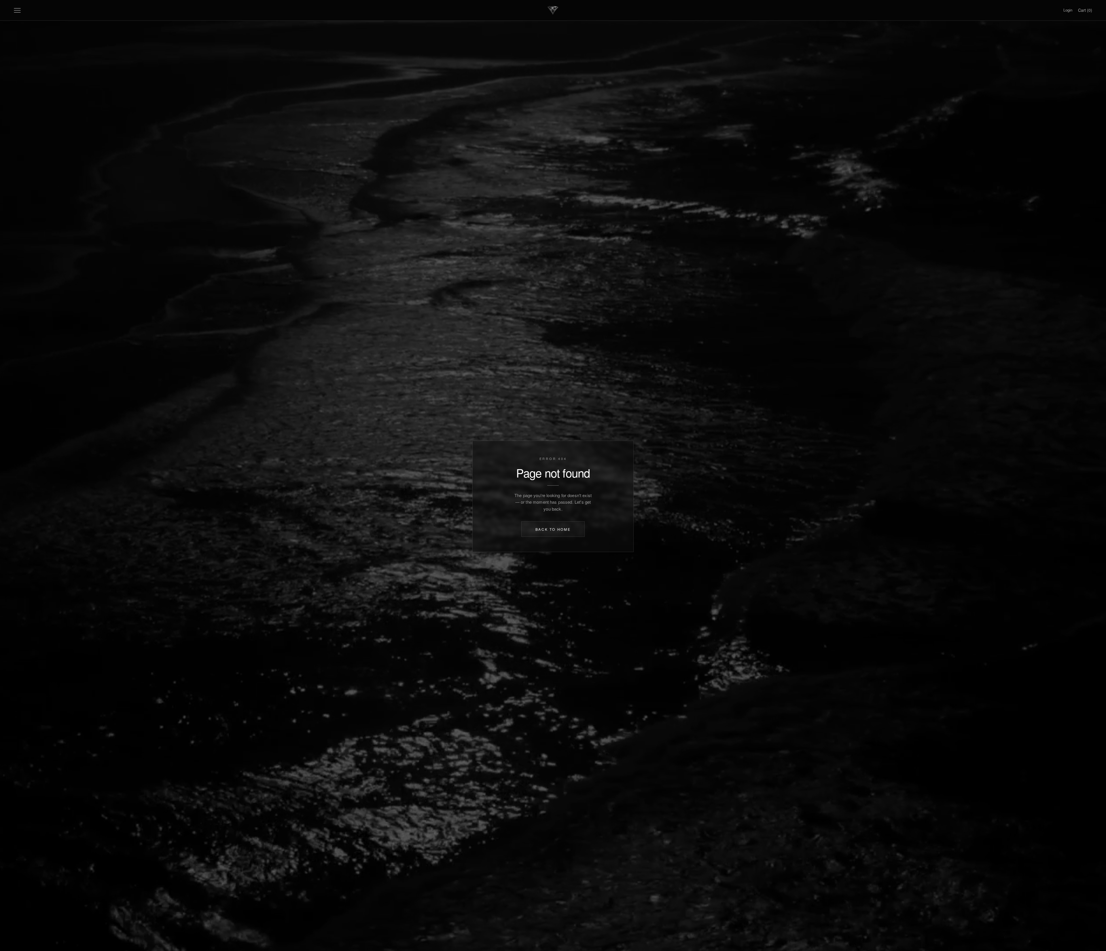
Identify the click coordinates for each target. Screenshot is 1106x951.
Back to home (553, 528)
